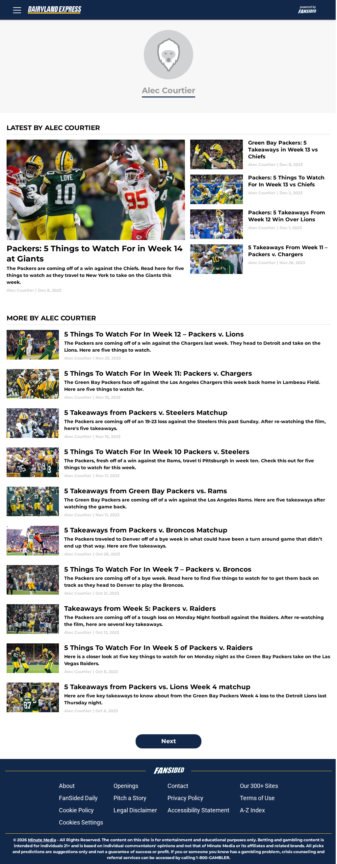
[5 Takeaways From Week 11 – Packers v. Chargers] (260, 259)
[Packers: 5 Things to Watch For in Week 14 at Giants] (96, 216)
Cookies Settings (81, 822)
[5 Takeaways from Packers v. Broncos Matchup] (168, 541)
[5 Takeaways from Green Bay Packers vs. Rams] (168, 502)
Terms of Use (257, 798)
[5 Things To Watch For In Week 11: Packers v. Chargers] (168, 384)
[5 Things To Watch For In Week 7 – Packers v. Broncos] (168, 580)
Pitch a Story (130, 798)
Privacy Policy (185, 798)
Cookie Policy (76, 810)
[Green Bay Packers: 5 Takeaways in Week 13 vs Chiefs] (260, 154)
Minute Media (42, 839)
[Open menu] (17, 10)
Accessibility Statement (198, 810)
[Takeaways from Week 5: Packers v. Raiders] (168, 619)
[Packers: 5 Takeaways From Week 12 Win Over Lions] (260, 224)
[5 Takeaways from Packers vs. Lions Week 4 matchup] (168, 698)
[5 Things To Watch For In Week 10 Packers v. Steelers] (168, 463)
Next (168, 741)
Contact (178, 785)
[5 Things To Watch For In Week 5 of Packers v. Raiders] (168, 659)
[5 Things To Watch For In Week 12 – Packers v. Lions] (168, 345)
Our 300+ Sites (259, 785)
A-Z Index (252, 810)
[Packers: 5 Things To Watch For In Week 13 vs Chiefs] (260, 189)
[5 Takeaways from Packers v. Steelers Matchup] (168, 424)
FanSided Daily (78, 798)
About (67, 785)
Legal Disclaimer (135, 810)
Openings (126, 785)
